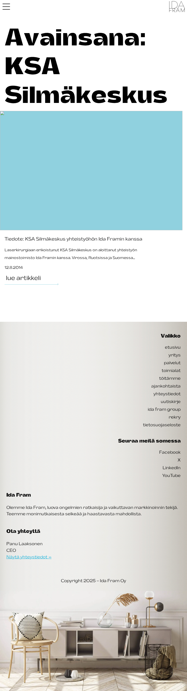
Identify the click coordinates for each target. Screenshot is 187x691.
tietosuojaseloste (162, 424)
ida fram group (164, 409)
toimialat (171, 370)
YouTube (171, 475)
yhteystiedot (167, 393)
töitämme (170, 378)
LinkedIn (172, 467)
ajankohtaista (166, 386)
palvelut (172, 362)
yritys (175, 355)
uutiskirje (171, 401)
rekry (175, 417)
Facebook (170, 452)
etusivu (173, 347)
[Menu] (6, 7)
